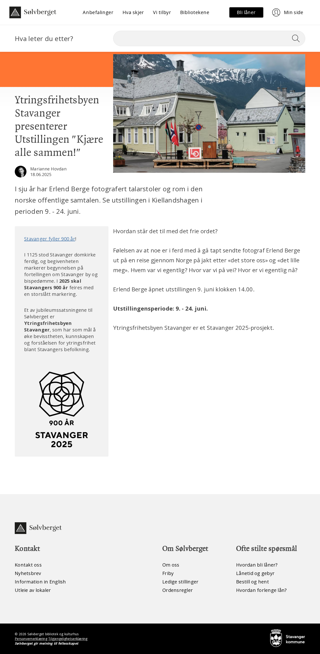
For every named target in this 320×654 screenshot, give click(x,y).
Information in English (40, 582)
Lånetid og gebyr (255, 573)
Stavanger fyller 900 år (49, 239)
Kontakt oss (28, 565)
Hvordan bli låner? (257, 565)
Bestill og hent (252, 582)
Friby (168, 573)
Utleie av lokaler (33, 590)
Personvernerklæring (31, 638)
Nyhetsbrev (28, 573)
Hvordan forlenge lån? (261, 590)
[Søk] (297, 38)
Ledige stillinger (180, 582)
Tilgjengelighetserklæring (67, 638)
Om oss (170, 565)
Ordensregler (177, 590)
